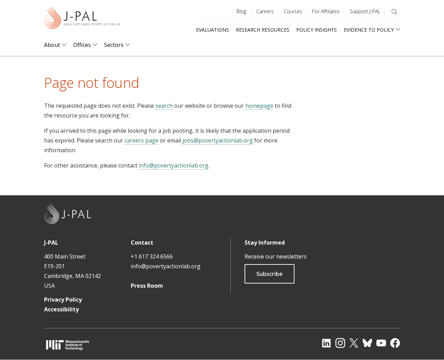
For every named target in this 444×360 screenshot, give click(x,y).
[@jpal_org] (340, 343)
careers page (142, 140)
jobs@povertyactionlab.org (217, 140)
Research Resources (262, 29)
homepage (259, 105)
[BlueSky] (367, 343)
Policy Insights (316, 29)
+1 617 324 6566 (152, 256)
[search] (394, 12)
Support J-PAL (365, 11)
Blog (241, 11)
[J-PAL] (82, 19)
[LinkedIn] (326, 343)
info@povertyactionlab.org (173, 165)
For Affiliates (326, 11)
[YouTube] (381, 343)
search (164, 105)
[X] (353, 342)
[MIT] (67, 345)
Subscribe (269, 274)
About (52, 45)
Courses (293, 11)
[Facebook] (395, 343)
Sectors (113, 45)
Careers (265, 11)
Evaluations (212, 29)
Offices (82, 45)
